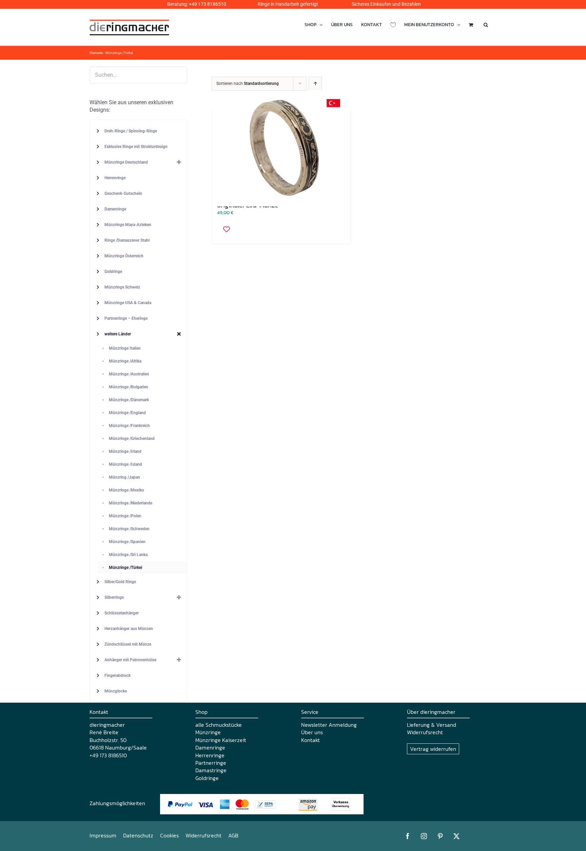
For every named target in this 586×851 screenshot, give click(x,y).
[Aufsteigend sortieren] (315, 84)
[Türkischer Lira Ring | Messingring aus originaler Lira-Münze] (281, 148)
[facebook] (408, 836)
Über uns (312, 732)
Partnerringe (210, 763)
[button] (486, 24)
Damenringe (210, 747)
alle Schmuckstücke (218, 725)
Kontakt (310, 740)
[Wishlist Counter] (393, 24)
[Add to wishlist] (224, 229)
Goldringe (207, 778)
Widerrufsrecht (425, 732)
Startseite (96, 53)
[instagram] (424, 836)
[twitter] (456, 836)
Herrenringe (209, 755)
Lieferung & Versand (431, 725)
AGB (233, 835)
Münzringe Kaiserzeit (220, 740)
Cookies (169, 835)
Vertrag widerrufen (433, 749)
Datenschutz (138, 835)
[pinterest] (440, 836)
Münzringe (208, 732)
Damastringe (211, 770)
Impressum (103, 835)
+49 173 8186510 (207, 4)
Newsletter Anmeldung (329, 725)
